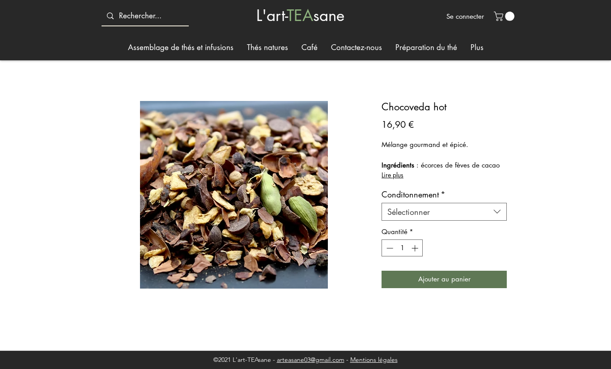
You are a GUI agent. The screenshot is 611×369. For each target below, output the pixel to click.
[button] (505, 16)
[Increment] (416, 248)
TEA (300, 15)
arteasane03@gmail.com (310, 360)
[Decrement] (389, 248)
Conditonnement (414, 194)
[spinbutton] (402, 248)
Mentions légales (374, 360)
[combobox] (444, 212)
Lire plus (392, 175)
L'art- (271, 15)
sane (328, 15)
